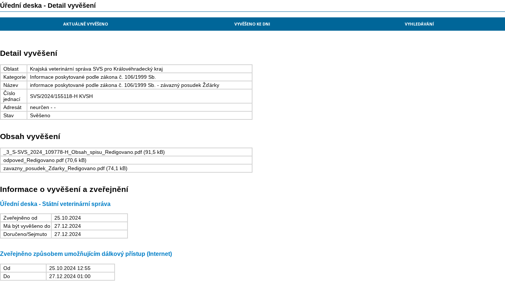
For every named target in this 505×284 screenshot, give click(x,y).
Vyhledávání (419, 24)
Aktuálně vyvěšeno (85, 24)
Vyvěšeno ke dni (252, 24)
